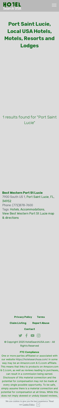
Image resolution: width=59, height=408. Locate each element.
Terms (41, 317)
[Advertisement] (29, 82)
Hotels (14, 209)
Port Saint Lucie (37, 197)
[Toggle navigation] (54, 5)
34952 (6, 201)
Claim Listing (18, 323)
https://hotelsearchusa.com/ (32, 359)
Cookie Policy (28, 404)
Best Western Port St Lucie (22, 193)
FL (52, 197)
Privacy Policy (23, 317)
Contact (29, 329)
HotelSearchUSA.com (37, 342)
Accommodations (32, 209)
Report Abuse (40, 323)
